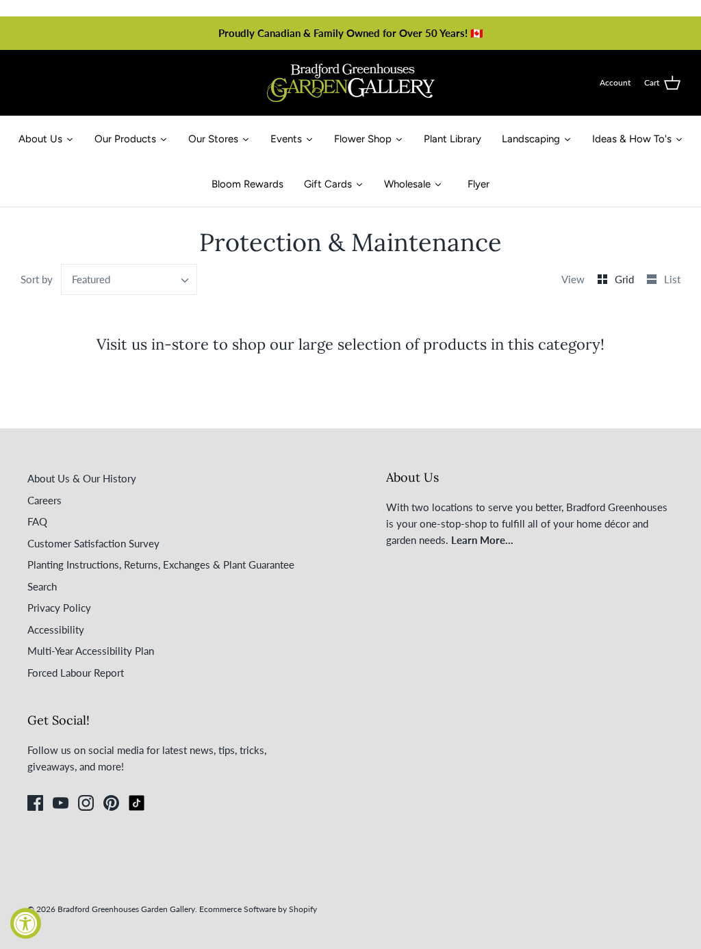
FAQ (37, 521)
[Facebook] (35, 803)
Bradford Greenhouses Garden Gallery (126, 909)
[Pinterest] (111, 803)
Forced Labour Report (75, 672)
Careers (44, 500)
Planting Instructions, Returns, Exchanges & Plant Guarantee (160, 564)
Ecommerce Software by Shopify (258, 909)
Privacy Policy (59, 607)
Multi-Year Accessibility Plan (90, 651)
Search (42, 586)
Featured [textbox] (91, 279)
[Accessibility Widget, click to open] (25, 923)
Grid (626, 279)
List (672, 279)
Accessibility (55, 629)
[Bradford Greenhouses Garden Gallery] (351, 83)
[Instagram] (86, 803)
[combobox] (129, 279)
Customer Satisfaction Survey (93, 543)
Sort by (37, 279)
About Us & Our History (81, 478)
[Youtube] (60, 803)
